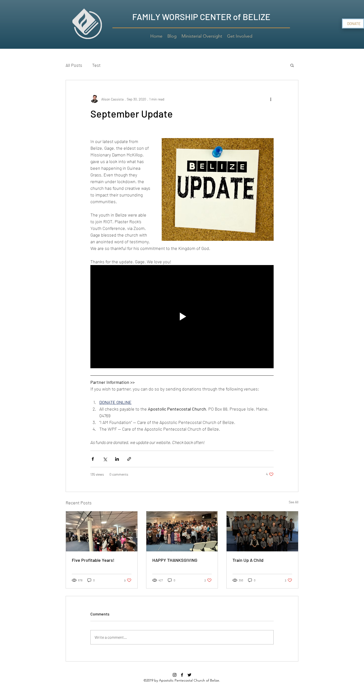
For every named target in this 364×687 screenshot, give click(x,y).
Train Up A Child (248, 560)
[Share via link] (129, 459)
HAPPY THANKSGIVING (174, 560)
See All (293, 502)
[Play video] (182, 316)
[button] (292, 65)
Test (96, 65)
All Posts (74, 65)
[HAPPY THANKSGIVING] (182, 531)
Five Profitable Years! (93, 560)
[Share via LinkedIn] (117, 459)
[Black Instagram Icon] (174, 674)
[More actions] (271, 99)
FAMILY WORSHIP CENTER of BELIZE (201, 16)
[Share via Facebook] (92, 459)
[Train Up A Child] (262, 531)
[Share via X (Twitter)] (105, 459)
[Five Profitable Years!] (101, 531)
